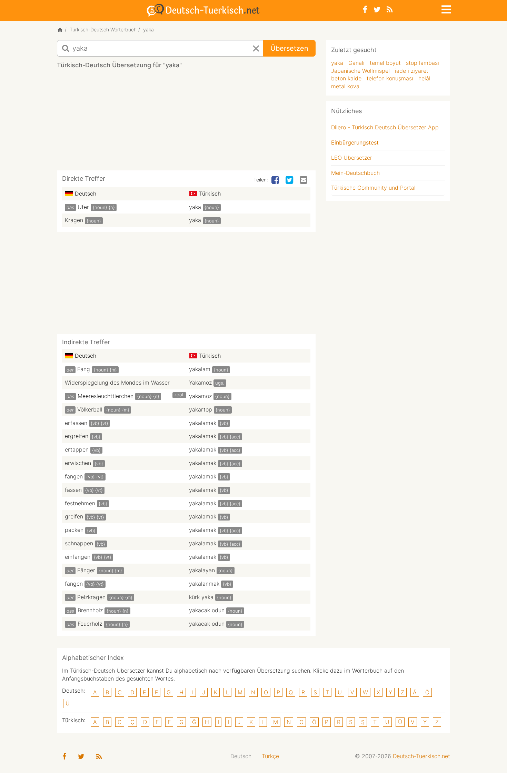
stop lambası (422, 62)
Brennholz (90, 610)
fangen (74, 476)
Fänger (86, 570)
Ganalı (356, 62)
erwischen (78, 462)
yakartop (200, 409)
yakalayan (202, 570)
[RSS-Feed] (390, 9)
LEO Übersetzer (351, 157)
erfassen (76, 422)
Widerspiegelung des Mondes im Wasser (117, 382)
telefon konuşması (390, 78)
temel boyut (385, 62)
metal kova (345, 86)
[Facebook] (365, 9)
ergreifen (76, 436)
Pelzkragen (91, 597)
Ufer (83, 207)
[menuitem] (241, 756)
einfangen (77, 556)
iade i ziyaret (411, 70)
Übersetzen (289, 48)
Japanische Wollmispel (360, 70)
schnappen (79, 543)
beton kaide (346, 78)
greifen (74, 516)
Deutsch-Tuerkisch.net (421, 756)
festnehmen (80, 503)
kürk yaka (201, 597)
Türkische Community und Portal (373, 187)
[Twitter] (377, 9)
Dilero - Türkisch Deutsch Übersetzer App (385, 127)
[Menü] (445, 8)
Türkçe (270, 756)
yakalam (199, 369)
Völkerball (89, 409)
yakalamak (202, 422)
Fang (83, 369)
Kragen (74, 220)
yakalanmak (204, 583)
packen (74, 529)
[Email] (304, 180)
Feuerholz (90, 623)
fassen (73, 489)
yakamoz (200, 396)
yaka (195, 207)
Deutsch (240, 756)
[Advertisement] (186, 122)
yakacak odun (207, 610)
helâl (424, 78)
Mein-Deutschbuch (355, 172)
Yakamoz (200, 382)
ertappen (77, 449)
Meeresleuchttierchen (105, 396)
